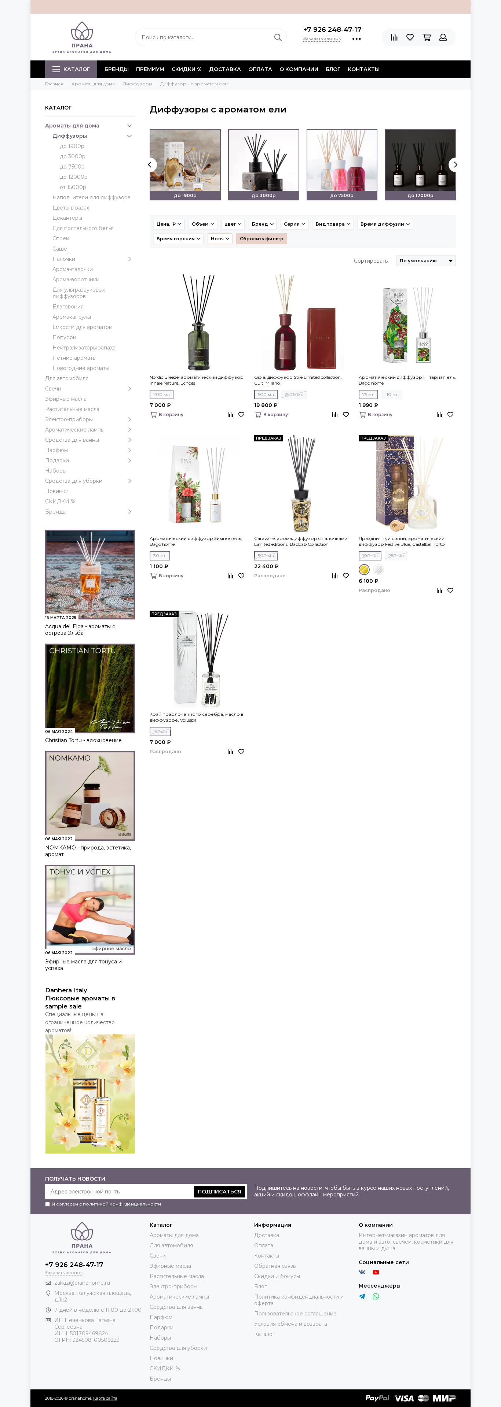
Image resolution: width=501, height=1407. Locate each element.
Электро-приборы (69, 419)
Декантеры (67, 218)
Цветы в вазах (70, 207)
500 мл (266, 394)
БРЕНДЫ (117, 69)
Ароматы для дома (72, 125)
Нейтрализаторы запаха (84, 347)
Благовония (68, 306)
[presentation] (149, 165)
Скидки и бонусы (277, 1276)
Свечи (53, 388)
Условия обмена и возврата (290, 1324)
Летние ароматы (74, 358)
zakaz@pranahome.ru (82, 1283)
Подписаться (219, 1191)
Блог (333, 69)
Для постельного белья (83, 228)
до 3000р (72, 156)
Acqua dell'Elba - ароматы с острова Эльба (80, 629)
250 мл (396, 555)
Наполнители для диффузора (91, 197)
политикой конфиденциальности (122, 1204)
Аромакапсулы (71, 317)
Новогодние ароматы (80, 368)
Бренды (55, 511)
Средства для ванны (72, 440)
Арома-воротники (75, 279)
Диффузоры (69, 136)
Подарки (57, 460)
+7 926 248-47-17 (332, 30)
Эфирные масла (66, 399)
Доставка (225, 69)
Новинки (57, 491)
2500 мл (294, 394)
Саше (59, 248)
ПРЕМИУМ (150, 69)
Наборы (55, 470)
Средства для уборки (73, 481)
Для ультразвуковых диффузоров (78, 293)
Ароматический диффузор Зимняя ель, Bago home (196, 541)
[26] (378, 569)
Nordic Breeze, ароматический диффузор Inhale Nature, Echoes (197, 380)
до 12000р (74, 177)
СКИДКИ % (187, 69)
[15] (364, 569)
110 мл (392, 394)
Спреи (60, 238)
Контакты (364, 69)
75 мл (368, 394)
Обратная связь (275, 1266)
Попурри (64, 337)
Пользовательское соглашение (295, 1313)
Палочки (63, 259)
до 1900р (72, 146)
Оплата (260, 69)
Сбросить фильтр (262, 238)
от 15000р (73, 187)
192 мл (160, 731)
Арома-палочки (72, 269)
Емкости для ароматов (82, 327)
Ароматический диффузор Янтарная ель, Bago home (407, 380)
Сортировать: (371, 261)
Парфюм (56, 450)
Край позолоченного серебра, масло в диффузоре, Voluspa (197, 717)
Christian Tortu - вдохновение (83, 740)
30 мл (160, 555)
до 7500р (72, 166)
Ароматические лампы (75, 429)
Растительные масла (72, 409)
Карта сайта (105, 1398)
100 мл (370, 555)
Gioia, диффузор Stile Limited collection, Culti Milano (298, 380)
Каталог (76, 69)
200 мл (161, 394)
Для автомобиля (66, 378)
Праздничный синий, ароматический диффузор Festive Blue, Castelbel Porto (402, 541)
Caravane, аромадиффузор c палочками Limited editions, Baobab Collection (300, 541)
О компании (298, 69)
